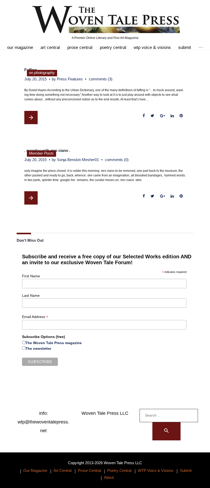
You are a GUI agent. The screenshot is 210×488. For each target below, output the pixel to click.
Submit (184, 47)
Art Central (50, 47)
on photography (42, 72)
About (109, 477)
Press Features (70, 79)
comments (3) (100, 79)
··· (200, 47)
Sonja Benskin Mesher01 (78, 159)
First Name (31, 276)
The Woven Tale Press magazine (53, 343)
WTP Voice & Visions (152, 47)
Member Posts (41, 153)
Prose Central (79, 47)
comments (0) (117, 159)
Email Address (35, 316)
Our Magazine (20, 47)
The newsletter (38, 348)
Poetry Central (113, 47)
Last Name (31, 295)
